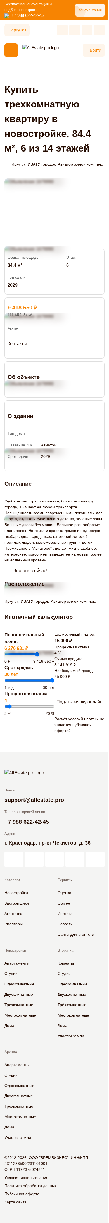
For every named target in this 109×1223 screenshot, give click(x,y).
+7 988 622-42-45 (27, 15)
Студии (11, 973)
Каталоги (12, 880)
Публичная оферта (21, 1194)
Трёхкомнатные (72, 1004)
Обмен (64, 903)
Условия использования (26, 1177)
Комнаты (66, 963)
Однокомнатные (19, 984)
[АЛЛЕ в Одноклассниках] (74, 859)
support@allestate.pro (34, 800)
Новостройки (16, 893)
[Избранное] (62, 30)
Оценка (64, 893)
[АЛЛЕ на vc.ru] (13, 859)
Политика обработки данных (30, 1185)
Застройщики (16, 903)
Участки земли (71, 1036)
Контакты (17, 343)
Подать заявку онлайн (79, 701)
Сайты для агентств (76, 934)
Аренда (10, 1052)
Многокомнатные (20, 1015)
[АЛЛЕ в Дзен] (34, 859)
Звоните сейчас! (30, 570)
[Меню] (11, 50)
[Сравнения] (74, 30)
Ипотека (65, 913)
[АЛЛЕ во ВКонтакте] (54, 859)
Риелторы (13, 924)
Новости (65, 924)
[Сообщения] (87, 30)
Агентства (13, 913)
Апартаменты (16, 963)
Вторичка (65, 950)
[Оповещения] (99, 30)
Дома (9, 1025)
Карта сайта (15, 1202)
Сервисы (65, 880)
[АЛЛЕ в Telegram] (95, 859)
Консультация (90, 10)
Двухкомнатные (18, 994)
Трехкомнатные (18, 1004)
